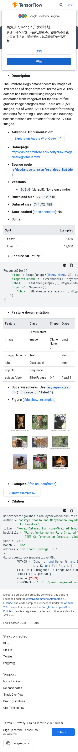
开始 (39, 61)
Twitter (8, 656)
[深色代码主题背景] (64, 265)
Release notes (12, 688)
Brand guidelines (14, 701)
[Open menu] (6, 5)
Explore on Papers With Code (38, 138)
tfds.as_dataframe (41, 484)
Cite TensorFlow (13, 707)
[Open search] (61, 4)
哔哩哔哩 (9, 663)
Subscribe (64, 732)
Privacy (20, 723)
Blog (6, 643)
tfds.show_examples (39, 400)
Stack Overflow (13, 694)
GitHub (7, 650)
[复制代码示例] (71, 265)
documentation (44, 212)
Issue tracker (11, 681)
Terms (7, 723)
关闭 (39, 51)
